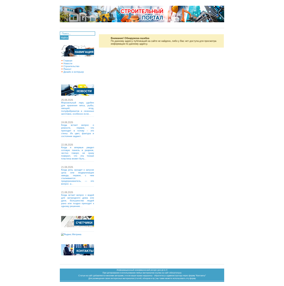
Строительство (71, 66)
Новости (67, 63)
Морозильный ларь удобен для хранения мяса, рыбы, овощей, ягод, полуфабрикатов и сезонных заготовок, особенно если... (77, 108)
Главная (67, 60)
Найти (64, 37)
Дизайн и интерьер (73, 71)
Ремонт (67, 69)
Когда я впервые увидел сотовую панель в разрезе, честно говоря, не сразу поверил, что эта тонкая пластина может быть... (77, 153)
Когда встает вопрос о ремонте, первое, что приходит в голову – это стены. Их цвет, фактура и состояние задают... (77, 130)
